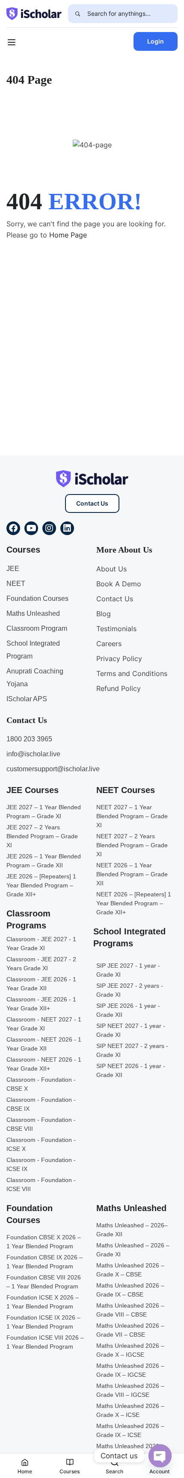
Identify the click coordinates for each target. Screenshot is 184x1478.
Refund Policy (118, 688)
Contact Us (92, 503)
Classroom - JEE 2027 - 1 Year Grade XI (41, 943)
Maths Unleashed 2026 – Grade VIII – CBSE (130, 1310)
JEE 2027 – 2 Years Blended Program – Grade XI (42, 836)
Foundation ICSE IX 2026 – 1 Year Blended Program (43, 1322)
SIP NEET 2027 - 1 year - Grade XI (130, 1030)
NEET (15, 583)
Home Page (68, 235)
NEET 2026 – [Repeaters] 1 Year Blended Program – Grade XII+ (133, 903)
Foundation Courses (37, 598)
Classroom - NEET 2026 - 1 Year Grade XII (43, 1044)
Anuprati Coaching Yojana (34, 677)
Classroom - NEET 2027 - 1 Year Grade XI (43, 1024)
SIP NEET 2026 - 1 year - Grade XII (130, 1070)
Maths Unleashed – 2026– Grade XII (132, 1230)
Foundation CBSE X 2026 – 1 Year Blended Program (43, 1242)
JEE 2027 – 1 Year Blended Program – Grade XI (43, 811)
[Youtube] (31, 528)
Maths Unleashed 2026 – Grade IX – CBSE (130, 1290)
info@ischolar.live (33, 754)
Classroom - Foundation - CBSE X (41, 1084)
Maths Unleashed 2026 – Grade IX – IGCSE (130, 1370)
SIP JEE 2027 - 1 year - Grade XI (128, 970)
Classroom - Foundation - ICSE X (41, 1144)
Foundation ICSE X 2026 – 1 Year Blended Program (42, 1302)
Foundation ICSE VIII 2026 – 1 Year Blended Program (45, 1342)
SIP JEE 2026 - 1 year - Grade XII (128, 1010)
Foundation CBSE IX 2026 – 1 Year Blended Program (44, 1262)
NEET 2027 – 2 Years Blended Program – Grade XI (132, 845)
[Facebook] (13, 528)
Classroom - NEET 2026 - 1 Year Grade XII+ (43, 1064)
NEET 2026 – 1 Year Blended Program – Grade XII (132, 874)
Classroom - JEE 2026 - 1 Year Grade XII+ (41, 1004)
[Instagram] (49, 528)
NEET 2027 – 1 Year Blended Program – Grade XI (132, 816)
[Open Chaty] (160, 1455)
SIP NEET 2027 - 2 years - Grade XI (132, 1050)
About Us (111, 569)
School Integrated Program (33, 650)
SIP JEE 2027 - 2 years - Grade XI (129, 990)
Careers (109, 643)
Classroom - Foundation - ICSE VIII (41, 1184)
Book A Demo (118, 583)
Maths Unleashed (33, 613)
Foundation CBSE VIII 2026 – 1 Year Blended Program (43, 1282)
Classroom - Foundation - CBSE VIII (41, 1124)
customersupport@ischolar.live (53, 769)
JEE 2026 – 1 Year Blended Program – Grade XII (43, 861)
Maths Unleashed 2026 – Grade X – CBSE (130, 1270)
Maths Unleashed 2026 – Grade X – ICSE (130, 1410)
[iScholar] (34, 13)
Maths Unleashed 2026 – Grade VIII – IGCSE (130, 1390)
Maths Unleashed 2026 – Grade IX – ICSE (130, 1430)
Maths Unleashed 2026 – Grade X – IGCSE (130, 1350)
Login (155, 41)
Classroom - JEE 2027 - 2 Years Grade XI (41, 964)
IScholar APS (26, 698)
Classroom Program (36, 628)
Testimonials (116, 628)
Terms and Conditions (131, 673)
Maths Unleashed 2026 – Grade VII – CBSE (130, 1330)
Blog (103, 613)
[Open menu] (12, 43)
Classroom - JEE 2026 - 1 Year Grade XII (41, 984)
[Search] (77, 13)
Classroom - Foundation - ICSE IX (41, 1164)
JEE (12, 568)
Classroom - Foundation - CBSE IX (41, 1104)
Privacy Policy (119, 658)
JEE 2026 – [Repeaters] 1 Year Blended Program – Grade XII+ (41, 885)
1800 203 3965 (29, 739)
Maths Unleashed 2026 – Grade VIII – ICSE (130, 1450)
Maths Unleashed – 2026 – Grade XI (132, 1250)
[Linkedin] (67, 528)
